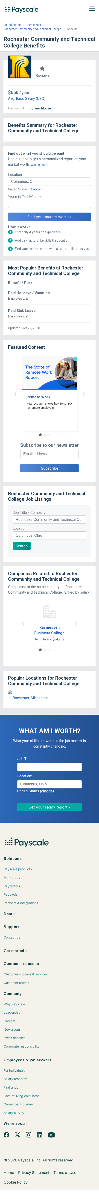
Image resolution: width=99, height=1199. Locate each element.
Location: (15, 174)
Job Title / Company (29, 512)
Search (22, 546)
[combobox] (49, 182)
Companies (33, 25)
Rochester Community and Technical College (32, 29)
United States (12, 25)
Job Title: (24, 759)
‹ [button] (15, 393)
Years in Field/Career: (25, 197)
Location (19, 528)
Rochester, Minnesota (30, 698)
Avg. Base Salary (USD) (26, 98)
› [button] (83, 393)
